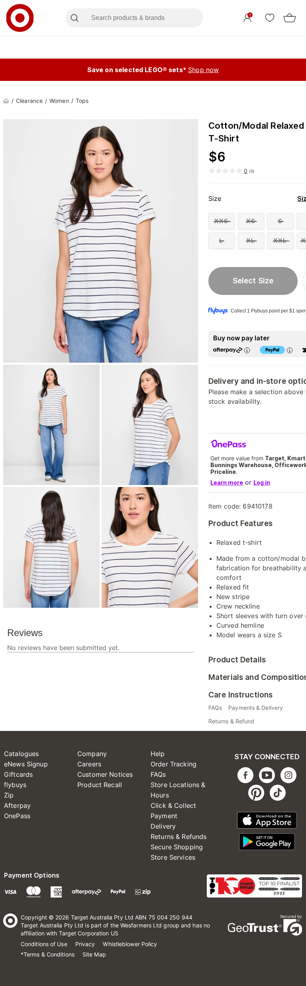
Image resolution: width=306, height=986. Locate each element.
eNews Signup (26, 764)
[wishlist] (270, 17)
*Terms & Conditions (48, 954)
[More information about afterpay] (247, 350)
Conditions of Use (44, 944)
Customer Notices (105, 774)
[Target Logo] (19, 18)
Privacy (85, 944)
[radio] (221, 221)
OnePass (17, 816)
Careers (89, 764)
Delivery (163, 826)
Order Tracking (173, 764)
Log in (261, 482)
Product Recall (99, 785)
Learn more (226, 482)
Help (158, 754)
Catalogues (21, 754)
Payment (164, 816)
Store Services (173, 857)
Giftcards (18, 774)
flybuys (15, 785)
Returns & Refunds (179, 837)
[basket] (290, 18)
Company (92, 754)
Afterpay (17, 805)
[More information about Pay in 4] (289, 350)
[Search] (74, 17)
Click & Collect (173, 805)
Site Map (94, 954)
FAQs (158, 774)
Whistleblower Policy (130, 944)
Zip (9, 795)
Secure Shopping (177, 847)
